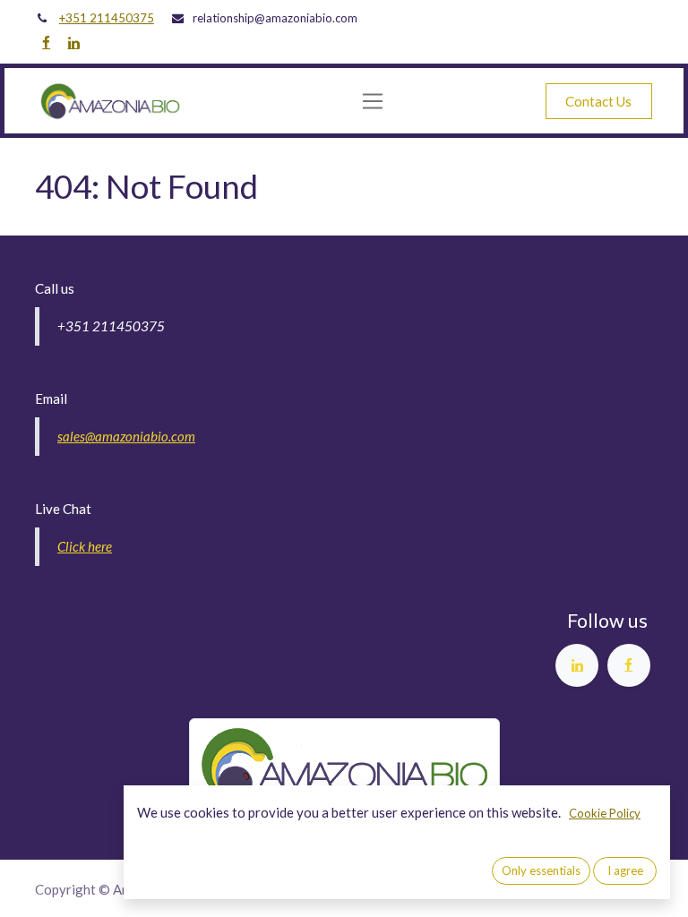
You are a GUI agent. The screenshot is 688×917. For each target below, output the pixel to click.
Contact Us (598, 101)
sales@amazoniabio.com (126, 436)
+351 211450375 (106, 18)
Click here (84, 546)
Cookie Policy (605, 813)
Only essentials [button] (541, 870)
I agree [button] (625, 870)
